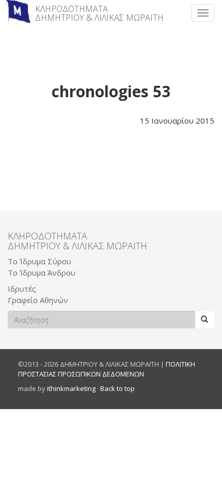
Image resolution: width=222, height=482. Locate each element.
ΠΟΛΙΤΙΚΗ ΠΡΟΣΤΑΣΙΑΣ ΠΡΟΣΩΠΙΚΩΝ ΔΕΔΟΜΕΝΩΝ (106, 369)
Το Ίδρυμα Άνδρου (41, 272)
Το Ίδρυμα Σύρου (39, 261)
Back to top (117, 388)
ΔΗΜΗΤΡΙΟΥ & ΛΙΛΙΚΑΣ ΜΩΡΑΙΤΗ (99, 13)
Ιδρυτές (22, 288)
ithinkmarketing (71, 388)
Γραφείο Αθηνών (38, 300)
